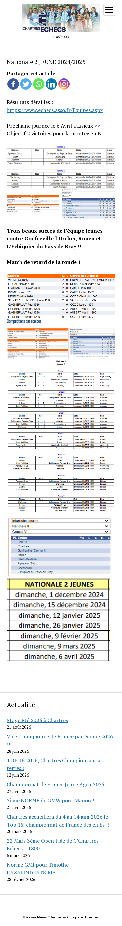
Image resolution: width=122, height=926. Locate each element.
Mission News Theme (41, 917)
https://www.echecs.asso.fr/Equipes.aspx (55, 110)
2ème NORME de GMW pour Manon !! (51, 800)
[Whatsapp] (38, 84)
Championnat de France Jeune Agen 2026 (55, 784)
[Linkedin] (51, 84)
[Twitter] (26, 84)
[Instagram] (64, 84)
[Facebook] (13, 84)
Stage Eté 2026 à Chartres (37, 720)
